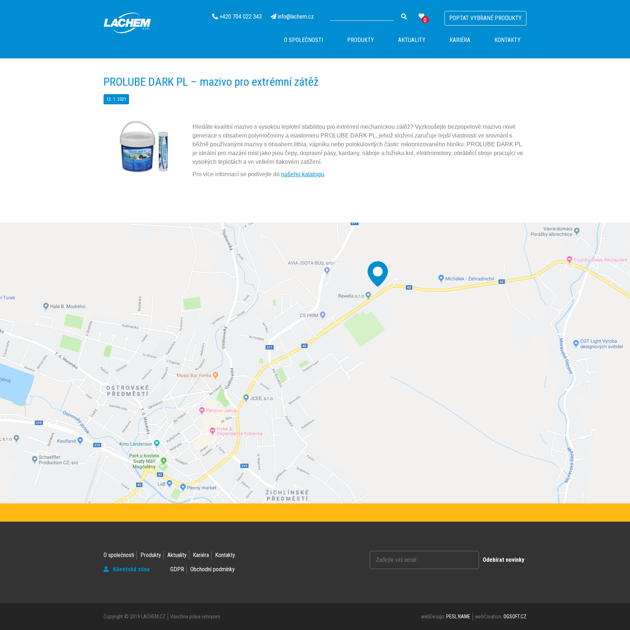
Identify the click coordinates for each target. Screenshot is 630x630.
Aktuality (411, 39)
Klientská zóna (131, 569)
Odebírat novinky (503, 559)
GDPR (177, 569)
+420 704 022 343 (240, 16)
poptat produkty (485, 18)
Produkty (360, 39)
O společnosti (303, 39)
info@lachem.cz (296, 16)
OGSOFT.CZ (514, 616)
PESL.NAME (458, 616)
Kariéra (460, 39)
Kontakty (507, 39)
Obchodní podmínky (212, 569)
